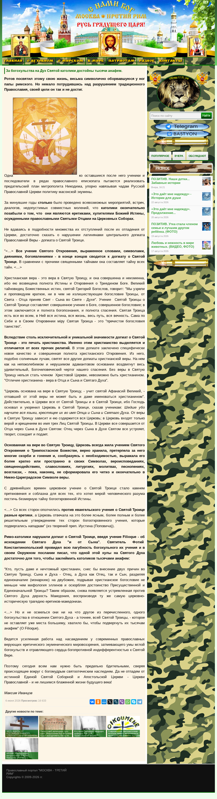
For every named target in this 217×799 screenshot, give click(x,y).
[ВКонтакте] (92, 701)
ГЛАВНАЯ (13, 61)
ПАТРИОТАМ (121, 61)
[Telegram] (139, 701)
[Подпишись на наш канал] (182, 129)
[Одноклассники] (98, 701)
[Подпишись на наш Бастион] (182, 136)
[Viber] (121, 701)
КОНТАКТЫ (170, 61)
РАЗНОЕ (146, 61)
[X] (110, 701)
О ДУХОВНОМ (40, 61)
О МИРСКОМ (70, 61)
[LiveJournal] (115, 701)
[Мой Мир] (104, 701)
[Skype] (133, 701)
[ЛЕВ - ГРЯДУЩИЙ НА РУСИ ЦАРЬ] (179, 108)
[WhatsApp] (127, 701)
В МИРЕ (96, 61)
